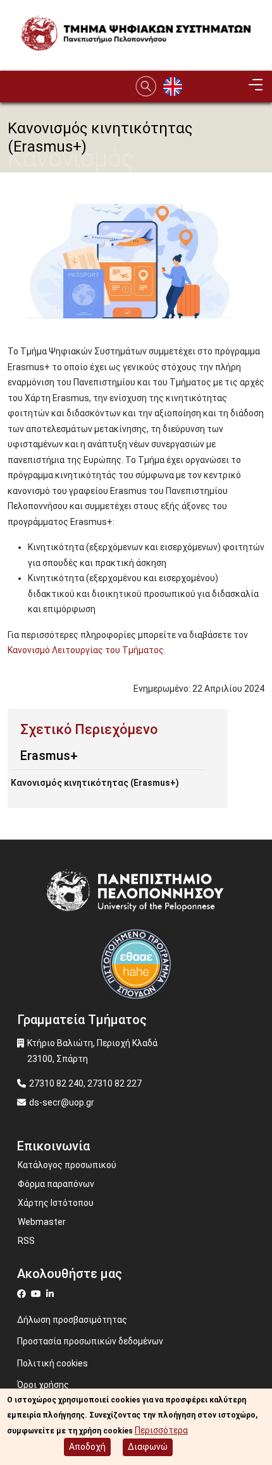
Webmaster (42, 1222)
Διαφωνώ (148, 1447)
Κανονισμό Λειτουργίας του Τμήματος (86, 650)
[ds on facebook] (24, 1294)
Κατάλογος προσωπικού (67, 1165)
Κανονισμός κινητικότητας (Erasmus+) (95, 783)
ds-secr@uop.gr (61, 1102)
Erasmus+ (49, 755)
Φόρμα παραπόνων (56, 1184)
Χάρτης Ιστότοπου (56, 1203)
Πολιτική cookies (52, 1363)
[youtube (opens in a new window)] (37, 1294)
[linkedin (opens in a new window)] (51, 1294)
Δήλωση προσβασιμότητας (72, 1320)
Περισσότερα (161, 1430)
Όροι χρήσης (43, 1385)
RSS (26, 1241)
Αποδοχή (87, 1447)
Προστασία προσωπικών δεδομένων (90, 1341)
